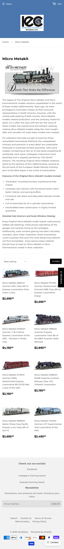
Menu (9, 4)
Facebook (32, 469)
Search (13, 518)
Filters (56, 261)
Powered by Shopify (41, 532)
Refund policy (22, 521)
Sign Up (56, 504)
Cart (59, 4)
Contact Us (26, 518)
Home (5, 42)
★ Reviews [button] (61, 277)
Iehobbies (23, 532)
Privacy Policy (39, 521)
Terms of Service (42, 518)
